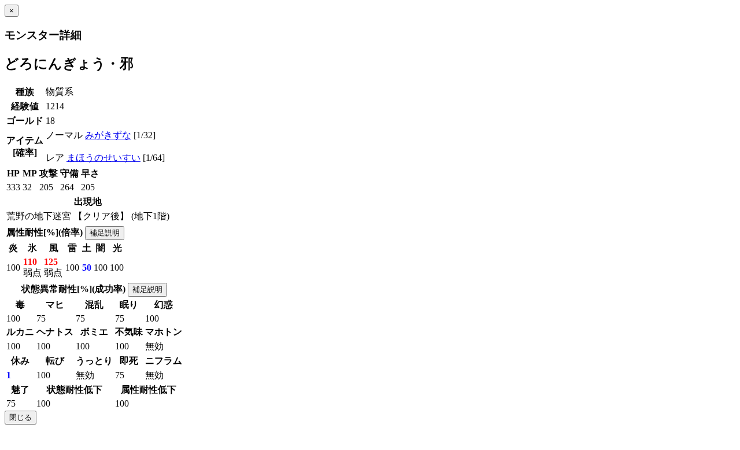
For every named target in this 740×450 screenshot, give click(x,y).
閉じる (20, 417)
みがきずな (108, 135)
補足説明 (105, 232)
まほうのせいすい (103, 158)
